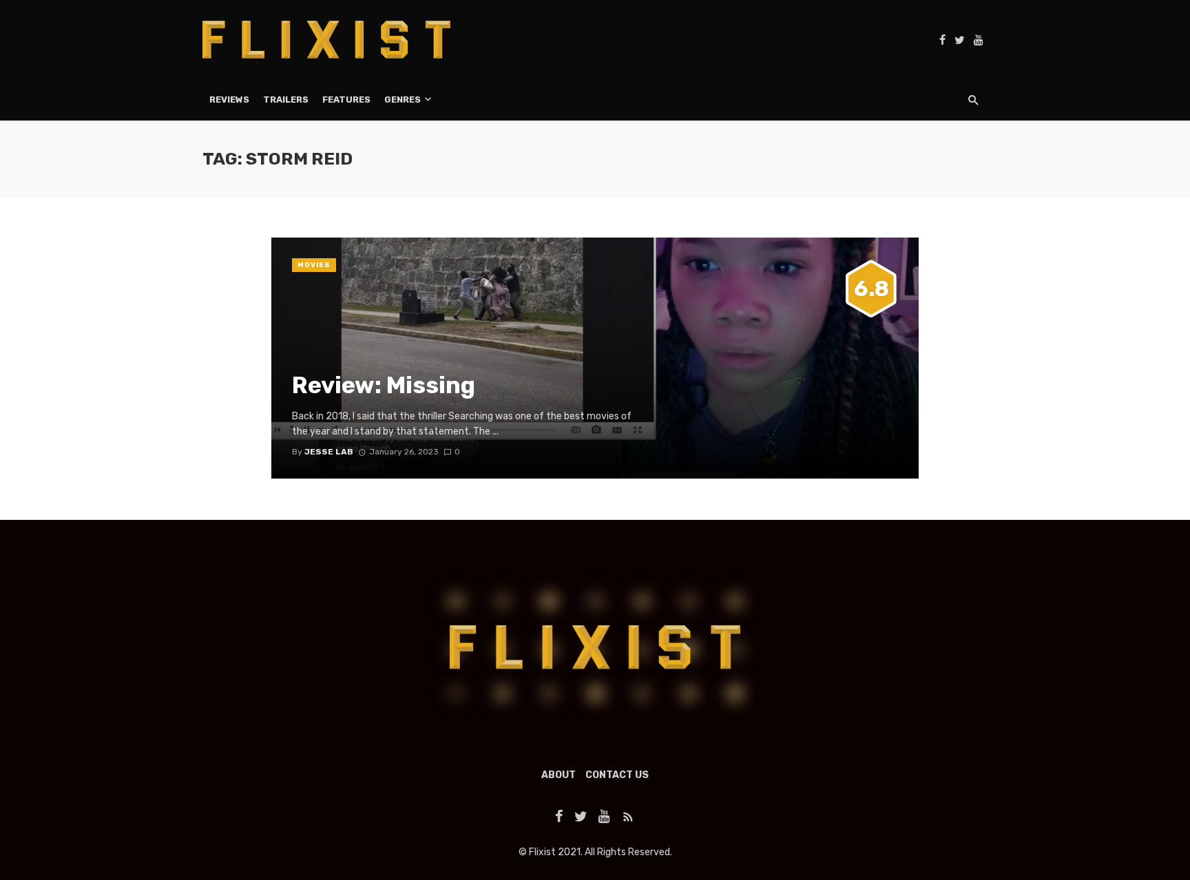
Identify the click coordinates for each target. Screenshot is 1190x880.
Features (346, 99)
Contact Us (617, 775)
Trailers (286, 99)
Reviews (229, 99)
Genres (402, 99)
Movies (314, 265)
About (558, 775)
